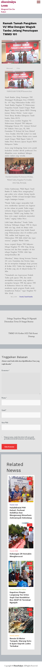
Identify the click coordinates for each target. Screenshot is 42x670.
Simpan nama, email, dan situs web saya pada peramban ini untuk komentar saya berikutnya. (19, 438)
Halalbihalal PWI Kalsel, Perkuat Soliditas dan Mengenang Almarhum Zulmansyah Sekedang (21, 512)
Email (4, 410)
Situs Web (5, 422)
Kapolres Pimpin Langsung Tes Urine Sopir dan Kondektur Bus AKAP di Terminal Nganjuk (20, 597)
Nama (4, 398)
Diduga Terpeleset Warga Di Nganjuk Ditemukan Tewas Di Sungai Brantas (20, 320)
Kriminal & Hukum (20, 589)
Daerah (21, 296)
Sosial (16, 504)
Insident (17, 635)
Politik (16, 551)
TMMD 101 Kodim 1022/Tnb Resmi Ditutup (23, 335)
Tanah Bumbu (28, 296)
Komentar (5, 370)
